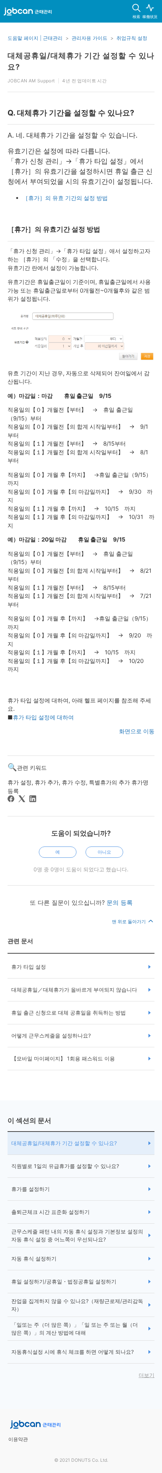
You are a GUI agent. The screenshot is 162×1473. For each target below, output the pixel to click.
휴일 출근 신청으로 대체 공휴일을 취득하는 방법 (68, 1012)
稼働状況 (149, 16)
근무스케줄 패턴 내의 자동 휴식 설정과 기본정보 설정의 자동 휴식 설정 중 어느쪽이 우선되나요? (77, 1235)
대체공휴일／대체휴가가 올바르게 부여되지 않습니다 (74, 989)
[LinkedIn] (32, 798)
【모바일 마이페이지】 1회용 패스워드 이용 (63, 1058)
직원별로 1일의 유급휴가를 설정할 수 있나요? (65, 1166)
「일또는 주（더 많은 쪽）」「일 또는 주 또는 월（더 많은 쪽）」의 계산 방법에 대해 (74, 1328)
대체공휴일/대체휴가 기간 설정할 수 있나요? (64, 1143)
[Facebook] (11, 798)
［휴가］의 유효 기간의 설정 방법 (65, 198)
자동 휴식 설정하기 (34, 1258)
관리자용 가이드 (89, 38)
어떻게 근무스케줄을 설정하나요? (51, 1035)
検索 (136, 16)
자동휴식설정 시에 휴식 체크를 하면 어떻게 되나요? (72, 1352)
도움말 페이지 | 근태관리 (35, 38)
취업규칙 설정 (131, 38)
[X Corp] (21, 798)
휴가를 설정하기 (30, 1189)
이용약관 (18, 1439)
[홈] (28, 13)
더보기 (146, 1375)
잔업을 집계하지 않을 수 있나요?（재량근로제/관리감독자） (77, 1305)
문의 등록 (120, 902)
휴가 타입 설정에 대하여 (43, 717)
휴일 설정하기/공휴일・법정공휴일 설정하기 (63, 1281)
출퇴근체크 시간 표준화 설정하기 (50, 1212)
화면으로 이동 (136, 731)
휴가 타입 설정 (28, 966)
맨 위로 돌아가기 (129, 921)
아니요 (104, 852)
